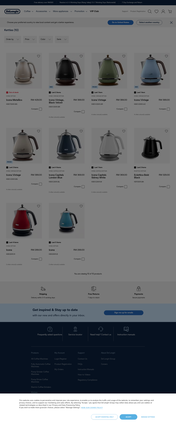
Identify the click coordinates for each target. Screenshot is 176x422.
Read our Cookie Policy (92, 408)
